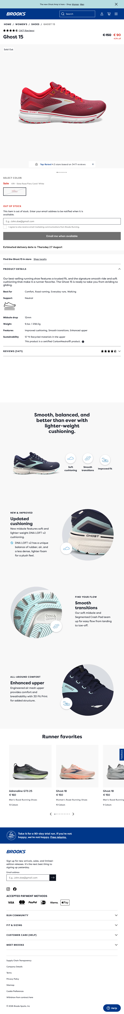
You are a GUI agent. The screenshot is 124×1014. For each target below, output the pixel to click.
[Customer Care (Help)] (62, 935)
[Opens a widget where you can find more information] (112, 1008)
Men (82, 4)
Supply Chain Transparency (18, 960)
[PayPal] (32, 902)
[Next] (73, 814)
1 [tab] (54, 814)
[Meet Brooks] (62, 945)
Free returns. (58, 837)
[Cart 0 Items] (109, 13)
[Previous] (51, 814)
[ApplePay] (65, 902)
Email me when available (62, 236)
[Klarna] (54, 902)
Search (69, 14)
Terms (9, 973)
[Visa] (11, 902)
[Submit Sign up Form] (53, 877)
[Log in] (101, 13)
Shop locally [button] (40, 259)
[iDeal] (43, 902)
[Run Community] (62, 915)
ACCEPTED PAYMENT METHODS (26, 896)
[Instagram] (8, 889)
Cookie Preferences (15, 991)
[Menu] (116, 13)
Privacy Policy (12, 979)
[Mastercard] (21, 902)
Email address (12, 872)
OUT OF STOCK (12, 206)
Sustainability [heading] (11, 337)
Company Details (14, 967)
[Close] (116, 4)
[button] (62, 106)
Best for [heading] (7, 291)
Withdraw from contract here (19, 997)
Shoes (35, 24)
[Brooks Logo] (62, 852)
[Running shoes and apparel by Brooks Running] (16, 14)
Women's (21, 24)
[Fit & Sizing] (62, 925)
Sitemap (10, 985)
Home (7, 24)
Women (75, 4)
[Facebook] (14, 889)
